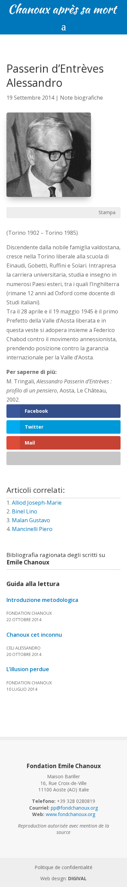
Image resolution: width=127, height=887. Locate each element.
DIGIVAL (77, 878)
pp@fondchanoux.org (74, 808)
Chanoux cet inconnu (34, 635)
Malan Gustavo (31, 520)
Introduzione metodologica (42, 600)
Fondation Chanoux (29, 613)
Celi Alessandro (23, 648)
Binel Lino (24, 511)
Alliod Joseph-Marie (37, 502)
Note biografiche (81, 97)
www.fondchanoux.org (70, 814)
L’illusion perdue (27, 669)
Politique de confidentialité (63, 867)
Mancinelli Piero (32, 529)
